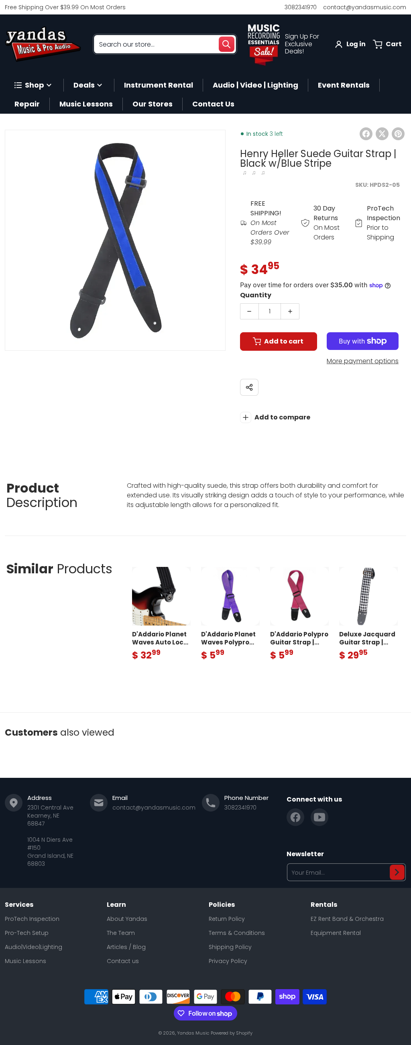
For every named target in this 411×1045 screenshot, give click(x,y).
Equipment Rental (336, 933)
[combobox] (165, 44)
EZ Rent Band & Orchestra (347, 919)
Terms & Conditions (237, 933)
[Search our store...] (226, 44)
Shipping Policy (230, 947)
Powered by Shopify (231, 1033)
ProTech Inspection (32, 919)
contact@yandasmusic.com (364, 7)
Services (19, 905)
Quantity (255, 295)
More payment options (363, 361)
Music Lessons (25, 961)
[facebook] (295, 817)
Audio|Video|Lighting (33, 947)
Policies (222, 905)
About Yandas (127, 919)
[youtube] (319, 817)
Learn (116, 905)
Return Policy (227, 919)
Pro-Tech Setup (27, 933)
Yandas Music (193, 1033)
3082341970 (301, 7)
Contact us (123, 961)
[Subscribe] (397, 872)
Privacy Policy (228, 961)
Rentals (324, 905)
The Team (121, 933)
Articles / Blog (126, 947)
